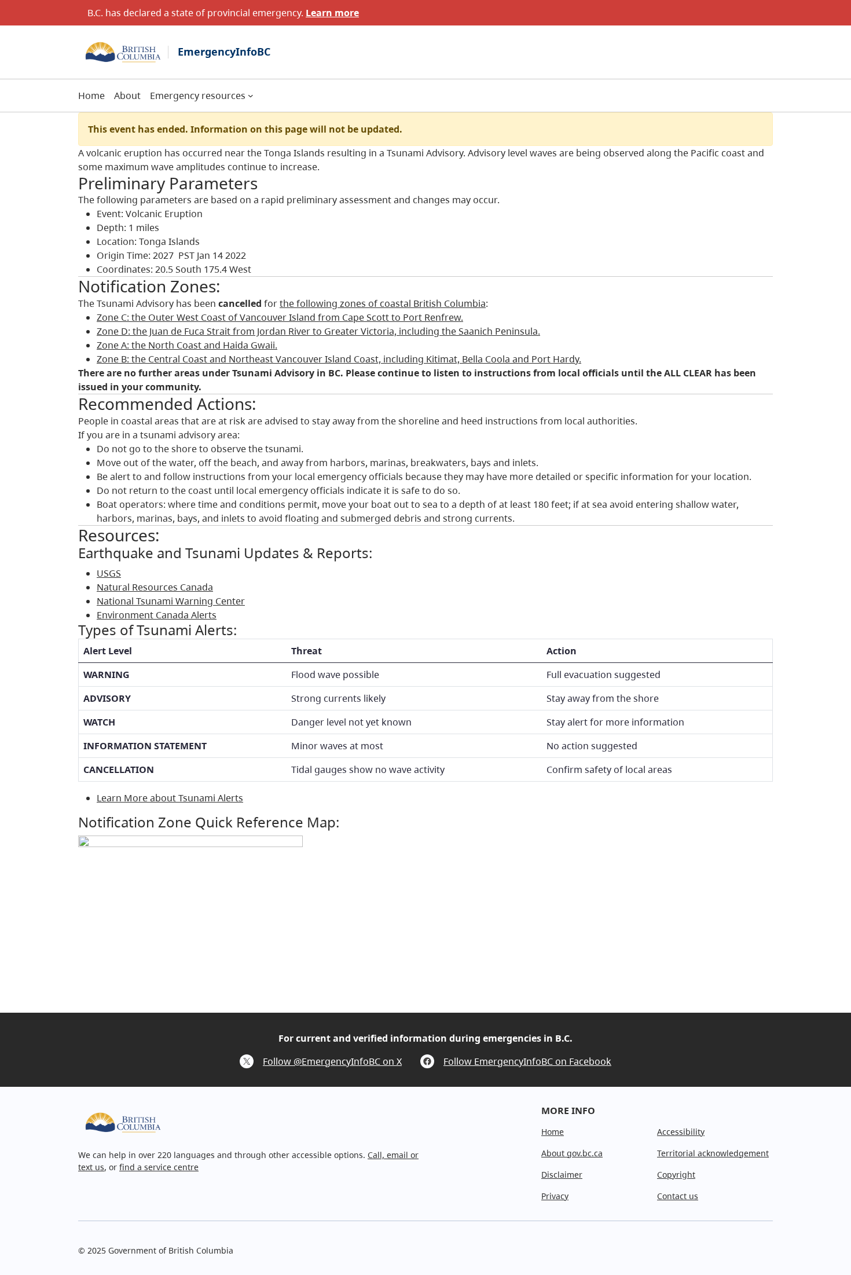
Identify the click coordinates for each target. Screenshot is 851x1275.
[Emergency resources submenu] (251, 95)
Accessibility (681, 1131)
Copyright (676, 1174)
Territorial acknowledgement (713, 1153)
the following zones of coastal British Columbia (383, 303)
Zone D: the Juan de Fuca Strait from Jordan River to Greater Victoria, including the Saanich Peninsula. (318, 331)
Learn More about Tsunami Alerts (170, 798)
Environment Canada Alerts (157, 615)
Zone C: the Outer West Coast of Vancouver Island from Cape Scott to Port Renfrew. (280, 317)
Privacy (554, 1195)
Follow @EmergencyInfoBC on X (332, 1061)
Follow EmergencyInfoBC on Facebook (527, 1061)
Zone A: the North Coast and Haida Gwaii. (187, 345)
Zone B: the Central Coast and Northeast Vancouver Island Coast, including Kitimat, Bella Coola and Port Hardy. (339, 359)
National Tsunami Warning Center (171, 601)
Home (552, 1131)
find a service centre (159, 1167)
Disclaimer (561, 1174)
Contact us (677, 1195)
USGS (109, 573)
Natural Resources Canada (155, 587)
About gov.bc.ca (572, 1153)
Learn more (332, 12)
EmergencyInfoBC (224, 51)
